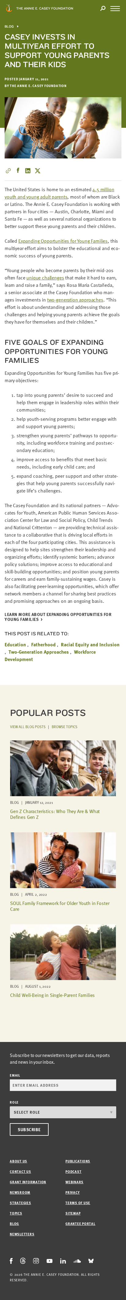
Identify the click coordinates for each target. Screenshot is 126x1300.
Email (15, 1075)
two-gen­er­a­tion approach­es (75, 299)
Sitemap (72, 1213)
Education (15, 644)
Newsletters (22, 1234)
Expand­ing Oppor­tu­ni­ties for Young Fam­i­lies (63, 241)
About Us (18, 1161)
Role (14, 1102)
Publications (77, 1161)
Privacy (72, 1192)
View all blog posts (28, 726)
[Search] (103, 8)
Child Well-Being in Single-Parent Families (52, 995)
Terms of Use (77, 1202)
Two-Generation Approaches (39, 652)
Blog (9, 27)
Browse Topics (64, 726)
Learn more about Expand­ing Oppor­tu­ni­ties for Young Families (58, 617)
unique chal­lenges (45, 277)
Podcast (73, 1171)
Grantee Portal (80, 1223)
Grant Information (28, 1181)
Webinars (74, 1181)
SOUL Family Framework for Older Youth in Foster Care (59, 906)
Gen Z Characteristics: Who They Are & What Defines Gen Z (55, 814)
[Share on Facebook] (18, 170)
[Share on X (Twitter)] (37, 170)
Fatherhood (43, 644)
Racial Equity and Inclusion (90, 644)
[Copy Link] (8, 170)
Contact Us (20, 1171)
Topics (16, 1213)
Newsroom (20, 1192)
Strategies (20, 1202)
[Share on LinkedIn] (27, 170)
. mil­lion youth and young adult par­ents (59, 193)
